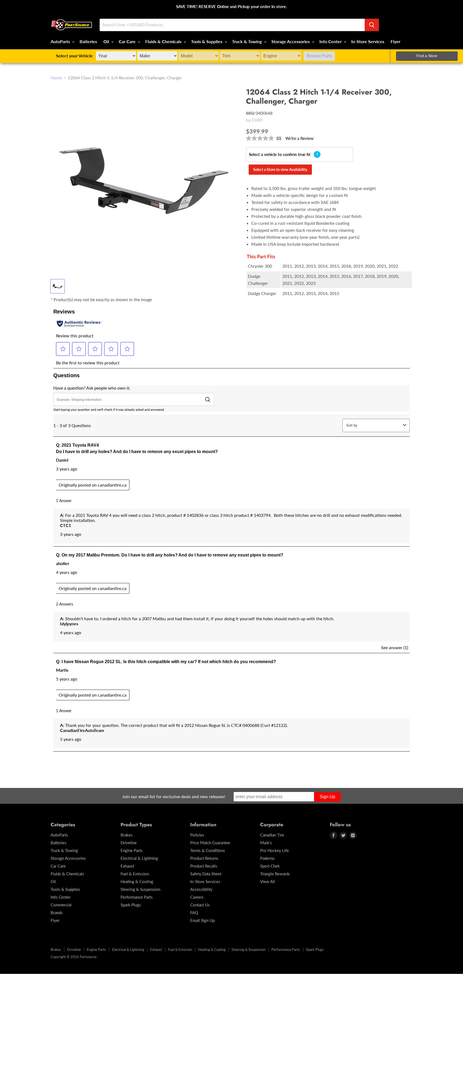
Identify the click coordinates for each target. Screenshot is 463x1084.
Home (56, 77)
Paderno (267, 858)
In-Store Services (367, 41)
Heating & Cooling (137, 881)
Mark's (266, 842)
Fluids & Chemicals (163, 41)
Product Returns (204, 858)
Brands (57, 912)
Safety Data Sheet (205, 873)
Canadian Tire (272, 834)
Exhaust (127, 866)
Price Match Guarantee (210, 842)
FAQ (194, 912)
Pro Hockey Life (274, 850)
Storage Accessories (291, 41)
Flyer (395, 41)
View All (267, 881)
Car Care (128, 41)
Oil (106, 41)
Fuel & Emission (135, 873)
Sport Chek (270, 866)
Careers (197, 897)
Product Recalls (203, 866)
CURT (257, 119)
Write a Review (299, 138)
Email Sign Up (202, 920)
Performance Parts (137, 897)
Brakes (127, 834)
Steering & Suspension (140, 889)
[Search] (372, 25)
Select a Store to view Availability (280, 169)
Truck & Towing (247, 41)
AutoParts (61, 41)
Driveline (129, 842)
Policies (197, 834)
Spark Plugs (131, 904)
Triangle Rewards (275, 873)
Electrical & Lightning (139, 858)
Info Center (331, 41)
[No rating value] (261, 138)
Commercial (61, 904)
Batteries (88, 41)
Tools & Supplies (207, 41)
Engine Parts (132, 850)
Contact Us (200, 904)
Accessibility (201, 889)
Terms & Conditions (207, 850)
